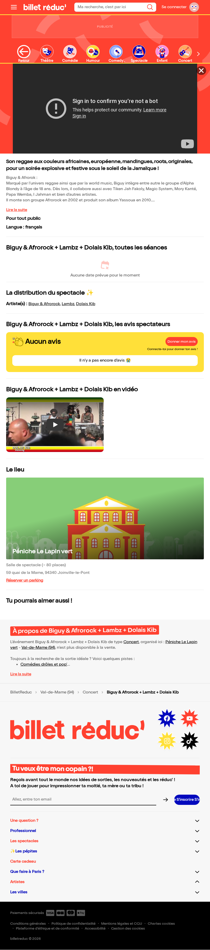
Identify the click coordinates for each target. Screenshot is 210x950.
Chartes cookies (161, 923)
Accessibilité (95, 928)
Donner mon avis (181, 341)
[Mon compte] (194, 7)
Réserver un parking (24, 580)
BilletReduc (21, 692)
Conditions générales (28, 923)
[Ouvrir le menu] (16, 7)
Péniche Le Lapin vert (42, 551)
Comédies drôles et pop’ (43, 664)
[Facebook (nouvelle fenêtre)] (167, 718)
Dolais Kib (85, 304)
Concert (131, 642)
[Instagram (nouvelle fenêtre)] (167, 741)
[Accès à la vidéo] (201, 70)
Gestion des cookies (128, 928)
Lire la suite (16, 209)
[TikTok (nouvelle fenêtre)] (189, 741)
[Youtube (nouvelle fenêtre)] (189, 718)
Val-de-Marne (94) (38, 647)
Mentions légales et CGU (121, 923)
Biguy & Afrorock (44, 304)
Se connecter (174, 7)
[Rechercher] (150, 7)
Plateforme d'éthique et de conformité (47, 928)
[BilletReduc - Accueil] (45, 7)
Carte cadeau (23, 861)
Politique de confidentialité (73, 923)
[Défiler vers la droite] (198, 54)
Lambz (68, 304)
